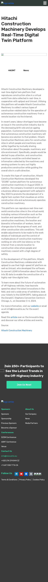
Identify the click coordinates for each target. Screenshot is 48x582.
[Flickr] (26, 474)
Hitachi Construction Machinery (16, 330)
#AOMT (11, 70)
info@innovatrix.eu (9, 456)
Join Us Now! (24, 384)
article (14, 317)
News (26, 70)
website (35, 306)
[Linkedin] (16, 474)
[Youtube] (21, 474)
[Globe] (31, 474)
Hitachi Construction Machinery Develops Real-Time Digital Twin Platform (23, 29)
